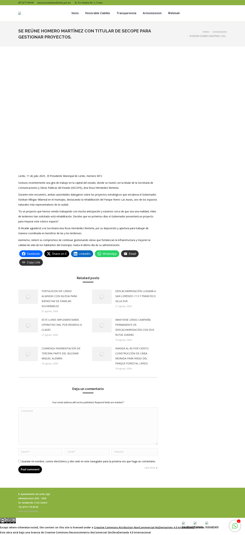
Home (206, 31)
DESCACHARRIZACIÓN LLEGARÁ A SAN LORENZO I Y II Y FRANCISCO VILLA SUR (135, 296)
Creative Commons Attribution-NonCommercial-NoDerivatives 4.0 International (144, 527)
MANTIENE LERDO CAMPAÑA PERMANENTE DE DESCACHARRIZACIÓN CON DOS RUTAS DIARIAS (134, 327)
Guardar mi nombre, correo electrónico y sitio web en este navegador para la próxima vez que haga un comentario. (88, 461)
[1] (235, 527)
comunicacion (220, 31)
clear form (150, 467)
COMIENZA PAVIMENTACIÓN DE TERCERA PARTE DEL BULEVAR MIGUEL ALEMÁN (61, 353)
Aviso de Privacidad (28, 511)
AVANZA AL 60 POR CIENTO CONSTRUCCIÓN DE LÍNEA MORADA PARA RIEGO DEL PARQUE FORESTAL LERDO (132, 356)
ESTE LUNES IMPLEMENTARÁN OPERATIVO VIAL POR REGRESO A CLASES (62, 324)
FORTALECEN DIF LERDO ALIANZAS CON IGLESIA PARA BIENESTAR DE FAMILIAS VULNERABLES (59, 298)
